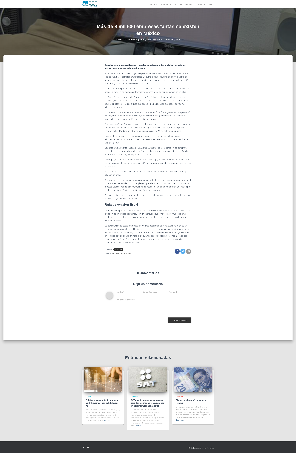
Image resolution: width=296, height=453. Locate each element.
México (130, 253)
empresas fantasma (120, 253)
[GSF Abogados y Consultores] (89, 4)
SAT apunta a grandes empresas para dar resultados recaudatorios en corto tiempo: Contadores (147, 403)
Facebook (84, 447)
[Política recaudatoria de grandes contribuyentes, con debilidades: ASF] (103, 379)
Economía (118, 249)
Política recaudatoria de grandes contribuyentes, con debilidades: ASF (102, 403)
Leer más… (107, 420)
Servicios (153, 4)
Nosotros (178, 4)
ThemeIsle (210, 448)
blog (210, 4)
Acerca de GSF (166, 4)
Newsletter (189, 4)
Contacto (201, 4)
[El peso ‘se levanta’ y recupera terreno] (193, 379)
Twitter (88, 447)
